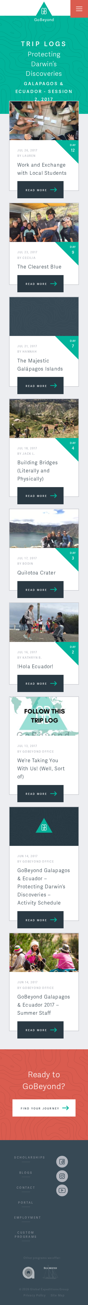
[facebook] (62, 1162)
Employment (26, 1217)
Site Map (58, 1295)
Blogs (26, 1172)
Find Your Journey (40, 1108)
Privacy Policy (34, 1295)
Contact (26, 1187)
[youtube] (62, 1190)
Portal (25, 1202)
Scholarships (26, 1157)
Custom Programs (26, 1234)
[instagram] (62, 1176)
